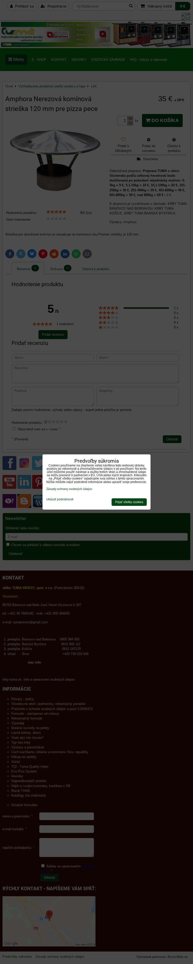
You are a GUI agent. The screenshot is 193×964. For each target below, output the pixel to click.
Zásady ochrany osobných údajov (69, 489)
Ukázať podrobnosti (59, 499)
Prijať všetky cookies (129, 502)
